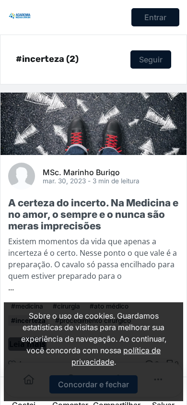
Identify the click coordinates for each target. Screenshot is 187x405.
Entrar (155, 17)
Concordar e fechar (93, 384)
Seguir (151, 59)
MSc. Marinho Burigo (81, 171)
